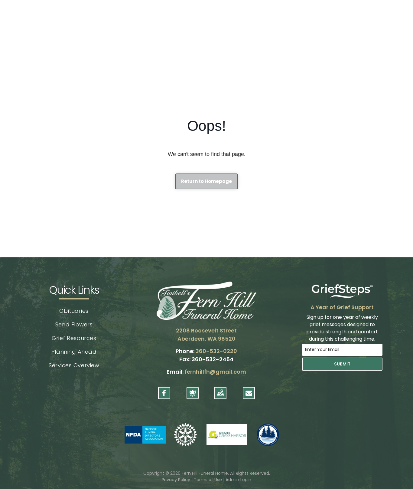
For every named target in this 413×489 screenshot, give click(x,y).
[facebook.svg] (164, 396)
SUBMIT (342, 364)
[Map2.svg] (220, 396)
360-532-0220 (216, 351)
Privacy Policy (176, 480)
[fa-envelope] (249, 394)
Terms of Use (208, 480)
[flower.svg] (192, 396)
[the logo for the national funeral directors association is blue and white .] (145, 434)
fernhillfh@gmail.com (215, 371)
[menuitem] (74, 311)
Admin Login (238, 480)
